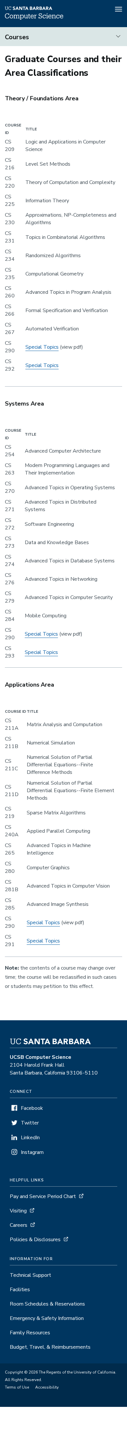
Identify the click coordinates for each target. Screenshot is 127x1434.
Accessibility (47, 1387)
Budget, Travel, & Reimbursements (50, 1347)
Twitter (30, 1122)
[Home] (34, 18)
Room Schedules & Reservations (47, 1304)
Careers (18, 1225)
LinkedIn (30, 1137)
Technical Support (30, 1275)
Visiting (18, 1210)
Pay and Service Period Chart (43, 1196)
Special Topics (42, 347)
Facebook (32, 1108)
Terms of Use (17, 1387)
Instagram (32, 1152)
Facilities (20, 1289)
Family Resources (30, 1332)
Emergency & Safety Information (47, 1318)
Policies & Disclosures (35, 1239)
